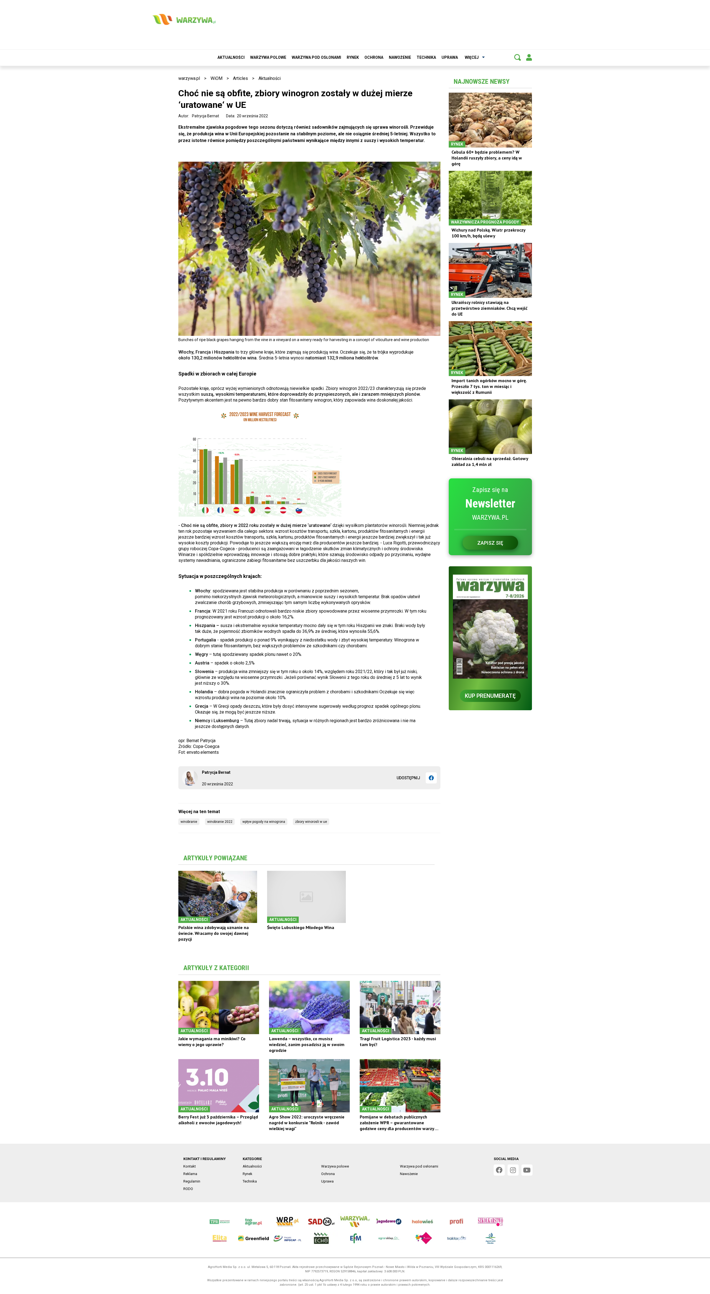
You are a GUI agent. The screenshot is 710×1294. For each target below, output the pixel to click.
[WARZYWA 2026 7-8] (490, 627)
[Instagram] (513, 1170)
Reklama (190, 1174)
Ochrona (373, 57)
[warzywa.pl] (184, 19)
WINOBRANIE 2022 (219, 822)
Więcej (472, 57)
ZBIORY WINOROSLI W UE (311, 822)
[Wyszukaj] (517, 57)
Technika (426, 57)
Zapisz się (490, 543)
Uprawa (450, 57)
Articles (240, 78)
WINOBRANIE (189, 822)
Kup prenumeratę (490, 695)
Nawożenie (400, 57)
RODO (188, 1189)
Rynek (353, 57)
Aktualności (231, 57)
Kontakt (189, 1166)
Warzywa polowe (268, 57)
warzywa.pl (189, 78)
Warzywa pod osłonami (316, 57)
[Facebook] (431, 777)
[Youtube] (526, 1170)
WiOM (216, 78)
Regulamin (191, 1181)
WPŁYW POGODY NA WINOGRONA (263, 822)
